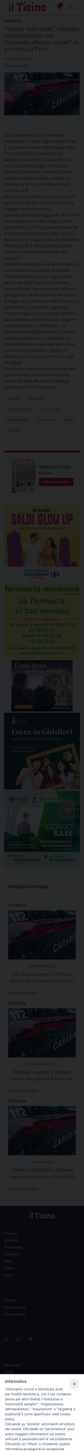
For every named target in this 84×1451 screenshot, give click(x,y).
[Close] (74, 1383)
